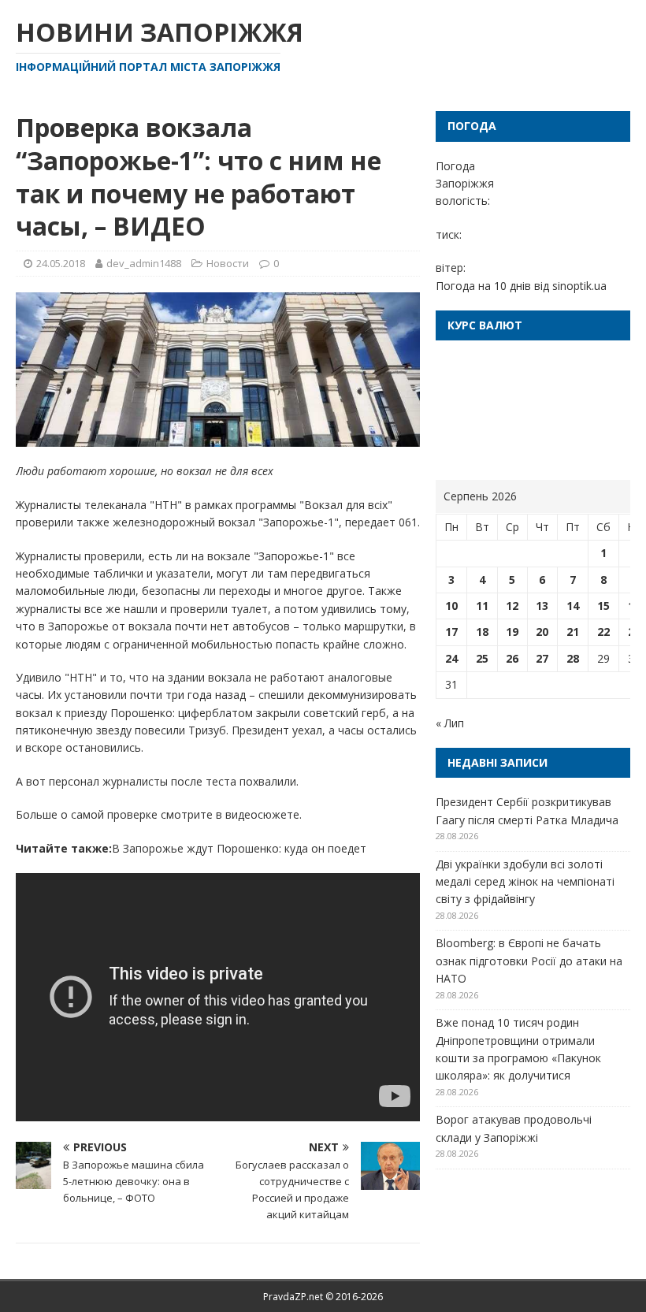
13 (542, 605)
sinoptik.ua (579, 285)
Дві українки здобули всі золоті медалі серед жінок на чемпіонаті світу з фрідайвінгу (525, 882)
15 (603, 605)
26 (512, 658)
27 (542, 658)
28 (572, 658)
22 (603, 631)
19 (512, 631)
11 (482, 605)
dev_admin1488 (143, 263)
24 (451, 658)
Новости (227, 263)
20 (542, 631)
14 (572, 605)
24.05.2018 (60, 263)
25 (482, 658)
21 (572, 631)
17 (451, 631)
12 (512, 605)
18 (482, 631)
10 (451, 605)
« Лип (450, 722)
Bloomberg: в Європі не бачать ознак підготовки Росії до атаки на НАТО (529, 960)
